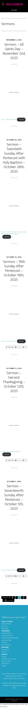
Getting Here (5, 663)
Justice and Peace (6, 640)
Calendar (4, 652)
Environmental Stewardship (9, 638)
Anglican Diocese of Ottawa (14, 676)
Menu (15, 10)
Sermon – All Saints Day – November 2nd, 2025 (14, 51)
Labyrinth (4, 642)
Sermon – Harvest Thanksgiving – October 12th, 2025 (14, 382)
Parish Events (5, 649)
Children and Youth (7, 635)
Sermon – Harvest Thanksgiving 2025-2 (11, 451)
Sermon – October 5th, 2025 (8, 570)
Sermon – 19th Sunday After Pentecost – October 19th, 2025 (14, 271)
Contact (3, 656)
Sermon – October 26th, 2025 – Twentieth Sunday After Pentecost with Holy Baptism (13, 233)
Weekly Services (6, 623)
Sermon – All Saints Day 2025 (8, 120)
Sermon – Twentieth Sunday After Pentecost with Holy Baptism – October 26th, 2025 (14, 158)
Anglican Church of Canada (16, 678)
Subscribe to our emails (8, 659)
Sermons (4, 626)
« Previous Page (7, 598)
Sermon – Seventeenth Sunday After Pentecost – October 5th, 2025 (14, 497)
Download (21, 120)
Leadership (4, 628)
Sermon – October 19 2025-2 (8, 341)
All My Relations (6, 633)
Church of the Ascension (14, 4)
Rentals (3, 666)
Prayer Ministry (6, 645)
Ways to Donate (6, 661)
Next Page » (10, 600)
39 (4, 600)
